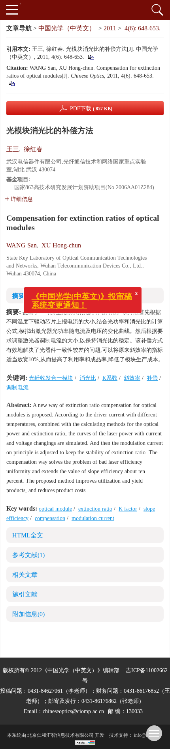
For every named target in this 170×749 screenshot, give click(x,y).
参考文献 (28, 555)
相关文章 (25, 574)
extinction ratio (95, 509)
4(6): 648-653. (143, 28)
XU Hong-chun (61, 245)
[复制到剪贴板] (91, 57)
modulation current (93, 518)
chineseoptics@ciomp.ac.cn (73, 711)
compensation (50, 518)
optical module (55, 509)
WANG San (21, 245)
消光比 (87, 378)
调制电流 (17, 387)
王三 (12, 149)
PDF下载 (91, 109)
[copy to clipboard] (11, 83)
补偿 (152, 378)
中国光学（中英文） (66, 28)
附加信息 (28, 614)
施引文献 (25, 594)
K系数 (109, 378)
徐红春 (33, 149)
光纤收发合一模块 (51, 378)
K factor (128, 509)
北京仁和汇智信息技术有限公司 (60, 735)
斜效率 (132, 378)
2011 (110, 28)
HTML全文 (27, 535)
